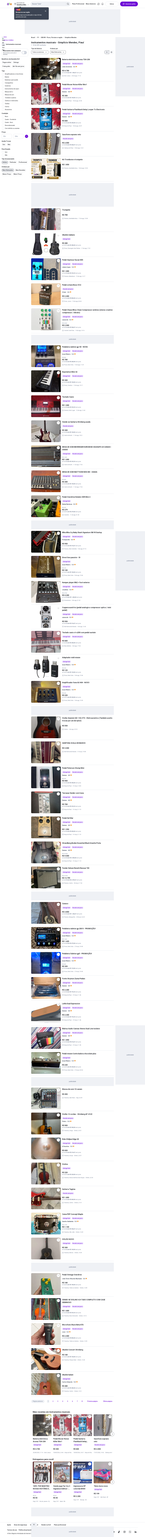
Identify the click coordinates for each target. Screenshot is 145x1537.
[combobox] (51, 4)
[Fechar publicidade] (34, 1525)
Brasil (33, 37)
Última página (107, 1401)
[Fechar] (45, 11)
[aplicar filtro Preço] (26, 136)
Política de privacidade (26, 1530)
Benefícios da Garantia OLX (11, 59)
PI (38, 37)
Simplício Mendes (71, 37)
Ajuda (9, 1525)
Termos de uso (12, 1530)
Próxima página (92, 1401)
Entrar (112, 4)
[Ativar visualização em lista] (106, 52)
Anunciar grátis (130, 4)
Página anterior (38, 1401)
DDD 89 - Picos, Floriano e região (51, 37)
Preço (4, 132)
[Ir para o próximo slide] (112, 1434)
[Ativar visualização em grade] (111, 52)
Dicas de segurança (20, 1525)
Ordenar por (6, 167)
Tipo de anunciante (8, 159)
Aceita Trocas (6, 141)
